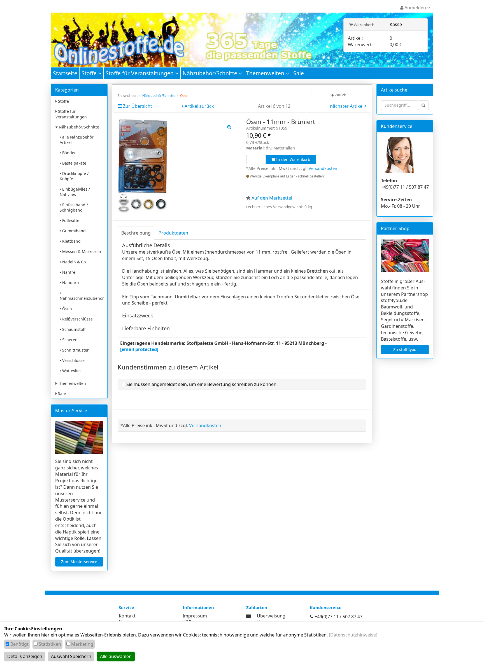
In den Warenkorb (292, 159)
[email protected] (139, 349)
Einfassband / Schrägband (74, 207)
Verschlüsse (73, 360)
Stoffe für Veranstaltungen (140, 73)
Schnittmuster (75, 350)
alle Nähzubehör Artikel (77, 139)
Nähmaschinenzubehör (82, 298)
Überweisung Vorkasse (271, 619)
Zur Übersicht (137, 106)
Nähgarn (70, 282)
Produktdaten (173, 233)
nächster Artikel (347, 106)
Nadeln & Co (73, 262)
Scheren (69, 339)
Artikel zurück (199, 106)
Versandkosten (323, 168)
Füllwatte (70, 220)
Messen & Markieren (81, 251)
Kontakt (127, 616)
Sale (298, 73)
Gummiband (73, 230)
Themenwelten (266, 73)
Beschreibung (136, 233)
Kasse (396, 24)
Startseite (65, 73)
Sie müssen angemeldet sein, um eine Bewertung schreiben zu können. (202, 384)
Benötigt (19, 644)
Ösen (66, 308)
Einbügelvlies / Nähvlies (75, 191)
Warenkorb (363, 24)
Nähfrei (68, 272)
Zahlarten (256, 607)
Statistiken (50, 644)
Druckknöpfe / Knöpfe (74, 176)
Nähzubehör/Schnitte (211, 73)
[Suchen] (423, 105)
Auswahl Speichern (71, 656)
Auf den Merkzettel (272, 198)
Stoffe (90, 73)
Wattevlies (71, 370)
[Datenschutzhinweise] (353, 635)
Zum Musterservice (79, 561)
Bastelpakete (73, 163)
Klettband (71, 241)
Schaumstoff (73, 329)
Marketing (82, 644)
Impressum (195, 616)
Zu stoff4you (404, 349)
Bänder (68, 152)
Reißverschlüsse (77, 319)
